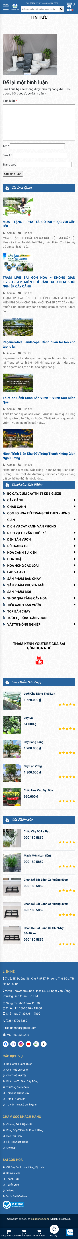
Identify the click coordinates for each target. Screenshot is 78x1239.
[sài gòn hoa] (15, 6)
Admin (10, 233)
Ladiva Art (16, 572)
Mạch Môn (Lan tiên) (37, 855)
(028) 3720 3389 (16, 1020)
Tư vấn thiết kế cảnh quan (21, 1104)
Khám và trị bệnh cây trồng (22, 1081)
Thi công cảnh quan (18, 1087)
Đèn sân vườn (19, 539)
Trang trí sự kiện (15, 1098)
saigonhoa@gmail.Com (21, 1028)
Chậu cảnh (16, 507)
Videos (10, 1190)
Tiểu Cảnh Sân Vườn (24, 605)
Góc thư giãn (14, 1136)
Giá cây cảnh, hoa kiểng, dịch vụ (25, 1167)
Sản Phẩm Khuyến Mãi (25, 585)
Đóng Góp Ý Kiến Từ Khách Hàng (24, 1130)
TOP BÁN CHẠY (18, 611)
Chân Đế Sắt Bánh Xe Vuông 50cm (46, 879)
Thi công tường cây (17, 1092)
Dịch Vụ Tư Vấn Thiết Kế (26, 533)
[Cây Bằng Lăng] (12, 749)
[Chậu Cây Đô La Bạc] (12, 838)
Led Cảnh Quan (23, 1235)
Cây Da (28, 718)
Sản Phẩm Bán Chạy (24, 579)
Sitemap (11, 1147)
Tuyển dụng (13, 1184)
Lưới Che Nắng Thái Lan (39, 693)
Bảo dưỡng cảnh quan (19, 1063)
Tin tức (27, 233)
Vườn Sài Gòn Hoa (16, 1196)
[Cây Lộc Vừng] (12, 773)
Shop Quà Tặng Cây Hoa (27, 598)
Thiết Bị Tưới (39, 1235)
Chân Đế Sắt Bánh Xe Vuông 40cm (46, 904)
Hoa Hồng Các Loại (23, 565)
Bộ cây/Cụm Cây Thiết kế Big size (34, 493)
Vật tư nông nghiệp (24, 624)
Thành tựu (12, 1178)
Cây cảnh (15, 500)
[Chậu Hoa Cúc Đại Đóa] (12, 797)
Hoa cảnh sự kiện (22, 552)
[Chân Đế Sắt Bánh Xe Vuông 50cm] (12, 887)
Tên (6, 146)
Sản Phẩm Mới (19, 592)
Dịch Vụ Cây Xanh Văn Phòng (31, 526)
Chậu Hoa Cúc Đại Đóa (38, 790)
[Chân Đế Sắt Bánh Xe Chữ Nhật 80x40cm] (12, 935)
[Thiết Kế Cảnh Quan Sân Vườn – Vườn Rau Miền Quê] (18, 382)
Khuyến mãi (13, 1173)
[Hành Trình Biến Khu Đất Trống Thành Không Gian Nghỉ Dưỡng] (18, 438)
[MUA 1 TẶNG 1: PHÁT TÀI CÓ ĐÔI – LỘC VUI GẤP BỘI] (18, 206)
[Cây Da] (12, 725)
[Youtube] (72, 10)
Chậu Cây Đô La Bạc (37, 831)
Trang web (9, 164)
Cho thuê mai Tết (16, 1075)
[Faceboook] (68, 10)
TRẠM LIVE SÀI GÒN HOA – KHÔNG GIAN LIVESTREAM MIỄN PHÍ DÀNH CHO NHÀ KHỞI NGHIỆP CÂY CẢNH (39, 282)
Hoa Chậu (15, 559)
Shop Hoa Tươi (8, 1235)
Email (7, 155)
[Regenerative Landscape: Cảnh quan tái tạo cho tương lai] (18, 326)
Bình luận (10, 100)
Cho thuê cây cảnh (17, 1069)
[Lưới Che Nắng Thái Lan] (12, 701)
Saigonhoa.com (40, 1218)
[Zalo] (70, 10)
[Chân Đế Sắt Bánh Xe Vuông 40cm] (12, 911)
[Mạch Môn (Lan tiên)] (12, 862)
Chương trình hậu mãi (19, 1124)
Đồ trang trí (17, 546)
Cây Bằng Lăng (33, 742)
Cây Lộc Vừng (33, 766)
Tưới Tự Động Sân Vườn (27, 618)
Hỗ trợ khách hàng (17, 1141)
